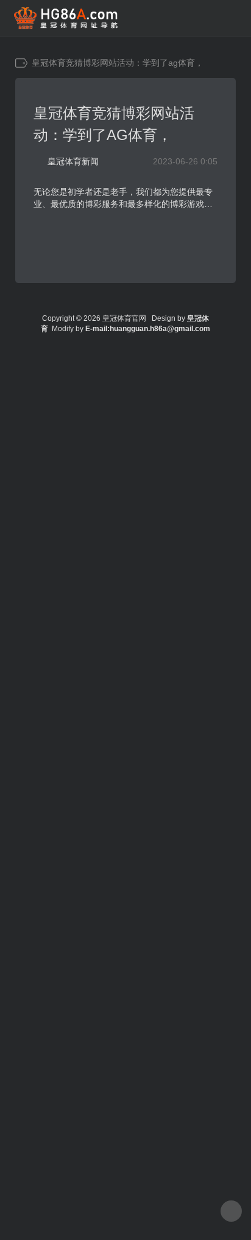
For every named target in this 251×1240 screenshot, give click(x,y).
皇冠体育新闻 (73, 161)
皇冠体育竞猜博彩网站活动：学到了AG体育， (114, 124)
